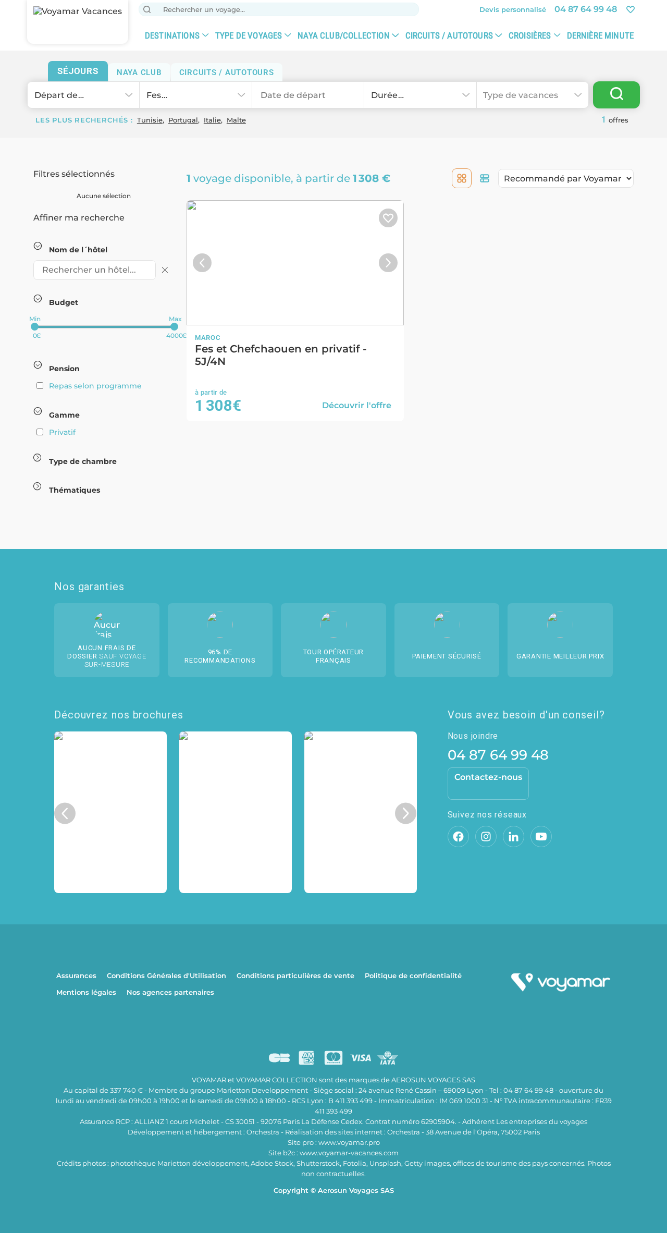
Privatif (62, 432)
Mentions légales (86, 992)
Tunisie (150, 120)
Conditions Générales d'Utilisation (166, 975)
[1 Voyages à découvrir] (616, 94)
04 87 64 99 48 (498, 755)
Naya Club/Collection (343, 35)
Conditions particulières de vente (295, 975)
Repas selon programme (95, 385)
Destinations (172, 35)
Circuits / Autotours (449, 35)
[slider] (35, 327)
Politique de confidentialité (413, 975)
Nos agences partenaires (170, 992)
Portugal (183, 120)
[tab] (78, 71)
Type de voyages (248, 35)
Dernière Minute (600, 35)
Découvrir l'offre (356, 405)
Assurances (76, 975)
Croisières (530, 35)
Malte (236, 120)
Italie (212, 120)
